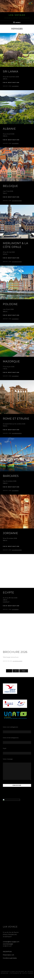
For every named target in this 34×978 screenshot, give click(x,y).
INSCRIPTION (7, 951)
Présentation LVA (8, 955)
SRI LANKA (10, 71)
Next (23, 671)
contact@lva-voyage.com (11, 941)
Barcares (11, 475)
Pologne (10, 304)
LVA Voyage (17, 15)
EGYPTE (8, 592)
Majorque (11, 361)
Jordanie (10, 533)
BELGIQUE (10, 186)
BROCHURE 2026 (15, 652)
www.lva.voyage (8, 944)
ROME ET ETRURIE (16, 418)
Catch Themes (27, 973)
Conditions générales (10, 958)
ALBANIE (9, 128)
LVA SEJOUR (15, 86)
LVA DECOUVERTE (17, 200)
